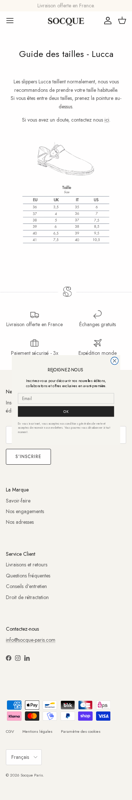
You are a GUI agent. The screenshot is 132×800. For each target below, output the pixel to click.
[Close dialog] (114, 361)
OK (66, 411)
